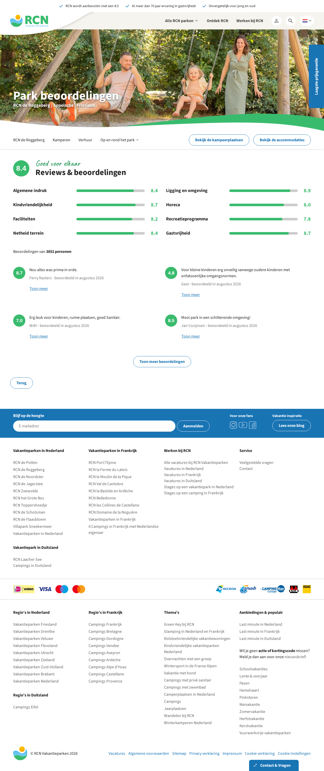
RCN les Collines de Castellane (114, 505)
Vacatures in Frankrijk (182, 475)
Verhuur (85, 140)
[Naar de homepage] (29, 21)
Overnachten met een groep (187, 659)
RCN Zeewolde (25, 491)
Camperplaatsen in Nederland (189, 694)
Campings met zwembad (185, 687)
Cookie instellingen (294, 753)
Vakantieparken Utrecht (33, 653)
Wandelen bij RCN (179, 716)
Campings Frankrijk (105, 624)
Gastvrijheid (178, 233)
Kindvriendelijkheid (32, 205)
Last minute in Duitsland (260, 638)
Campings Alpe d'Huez (108, 667)
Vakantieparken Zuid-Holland (38, 667)
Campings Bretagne (105, 631)
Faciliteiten (24, 219)
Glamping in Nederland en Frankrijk (194, 631)
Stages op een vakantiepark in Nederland (199, 487)
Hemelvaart (249, 690)
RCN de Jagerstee (28, 484)
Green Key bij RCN (179, 624)
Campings (172, 701)
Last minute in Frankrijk (259, 631)
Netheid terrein (28, 233)
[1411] (252, 425)
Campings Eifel (25, 707)
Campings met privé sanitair (187, 680)
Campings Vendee (104, 646)
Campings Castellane (106, 674)
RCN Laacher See (27, 559)
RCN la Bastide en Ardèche (111, 491)
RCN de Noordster (28, 477)
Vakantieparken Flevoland (35, 646)
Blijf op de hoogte (28, 415)
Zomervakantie (252, 711)
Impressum (232, 753)
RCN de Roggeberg (29, 140)
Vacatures (117, 753)
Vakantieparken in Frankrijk (112, 519)
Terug (21, 383)
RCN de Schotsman (29, 512)
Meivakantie (249, 704)
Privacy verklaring (204, 753)
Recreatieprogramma (187, 219)
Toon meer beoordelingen (162, 361)
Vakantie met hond (180, 673)
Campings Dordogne (106, 638)
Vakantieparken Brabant (33, 674)
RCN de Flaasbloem (29, 519)
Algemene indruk (30, 191)
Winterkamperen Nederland (188, 723)
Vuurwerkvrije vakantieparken (265, 733)
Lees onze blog (292, 425)
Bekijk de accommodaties (282, 140)
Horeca (173, 205)
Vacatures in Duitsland (183, 481)
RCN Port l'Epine (102, 462)
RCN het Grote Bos (28, 498)
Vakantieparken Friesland (35, 624)
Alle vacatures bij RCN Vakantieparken (196, 462)
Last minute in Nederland (260, 624)
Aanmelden (193, 426)
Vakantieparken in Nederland (38, 533)
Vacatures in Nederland (184, 468)
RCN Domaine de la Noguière (113, 512)
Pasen (244, 683)
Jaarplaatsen (175, 708)
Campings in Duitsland (32, 565)
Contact (246, 468)
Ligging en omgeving (187, 191)
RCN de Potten (25, 462)
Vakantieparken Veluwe (33, 638)
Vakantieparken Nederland (36, 681)
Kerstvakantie (251, 726)
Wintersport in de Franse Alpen (190, 666)
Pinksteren (248, 697)
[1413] (233, 425)
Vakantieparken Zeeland (34, 660)
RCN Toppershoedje (30, 505)
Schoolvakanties (253, 669)
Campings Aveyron (104, 653)
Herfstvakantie (251, 719)
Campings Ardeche (104, 660)
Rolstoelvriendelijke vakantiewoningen (197, 638)
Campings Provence (105, 681)
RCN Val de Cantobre (106, 484)
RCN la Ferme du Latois (108, 469)
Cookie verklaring (260, 753)
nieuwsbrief (295, 657)
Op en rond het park (119, 143)
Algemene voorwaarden (148, 753)
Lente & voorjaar (253, 676)
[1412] (243, 425)
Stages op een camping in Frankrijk (194, 493)
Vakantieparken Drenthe (34, 631)
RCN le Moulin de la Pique (110, 477)
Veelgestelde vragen (256, 462)
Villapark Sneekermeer (32, 526)
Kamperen (61, 140)
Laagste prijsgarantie (316, 76)
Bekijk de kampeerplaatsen (219, 140)
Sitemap (179, 753)
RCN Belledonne (102, 498)
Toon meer (39, 288)
